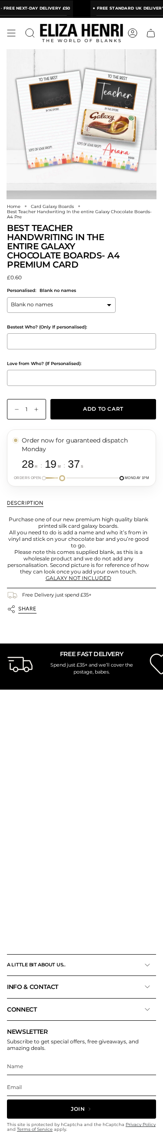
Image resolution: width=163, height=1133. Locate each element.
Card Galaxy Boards (52, 206)
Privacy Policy (141, 1124)
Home (13, 206)
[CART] (151, 33)
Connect (22, 1009)
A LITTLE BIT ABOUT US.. (36, 965)
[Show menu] (11, 33)
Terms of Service (35, 1129)
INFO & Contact (32, 987)
